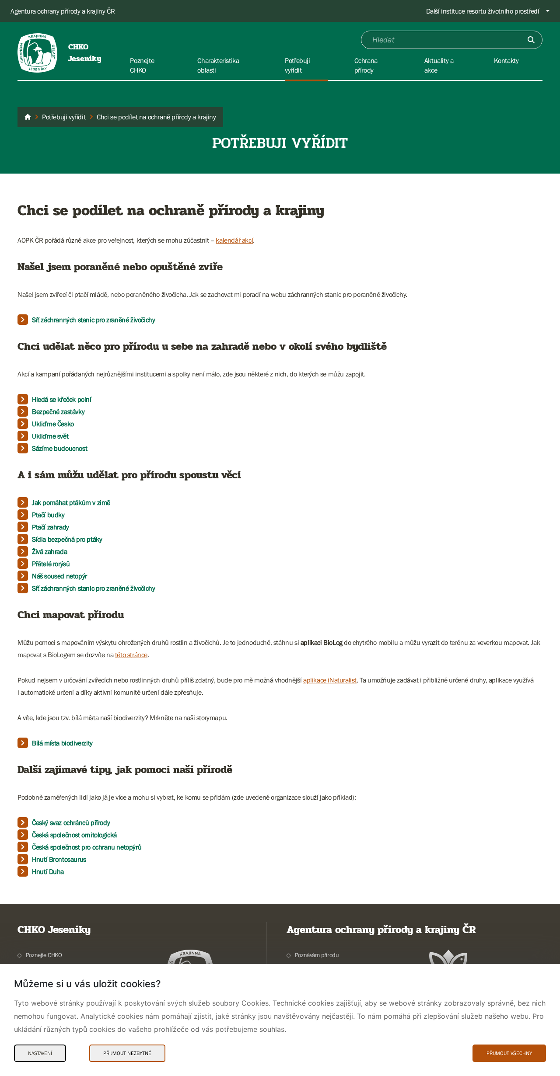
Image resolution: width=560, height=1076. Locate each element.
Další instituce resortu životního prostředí (482, 11)
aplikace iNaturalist (330, 680)
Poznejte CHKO (44, 954)
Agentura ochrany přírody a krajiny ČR (62, 11)
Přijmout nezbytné (127, 1053)
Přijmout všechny (509, 1053)
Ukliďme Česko (53, 424)
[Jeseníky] (27, 117)
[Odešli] (531, 40)
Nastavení (40, 1053)
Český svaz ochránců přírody (71, 822)
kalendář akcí (234, 240)
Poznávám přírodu (317, 954)
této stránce (131, 654)
